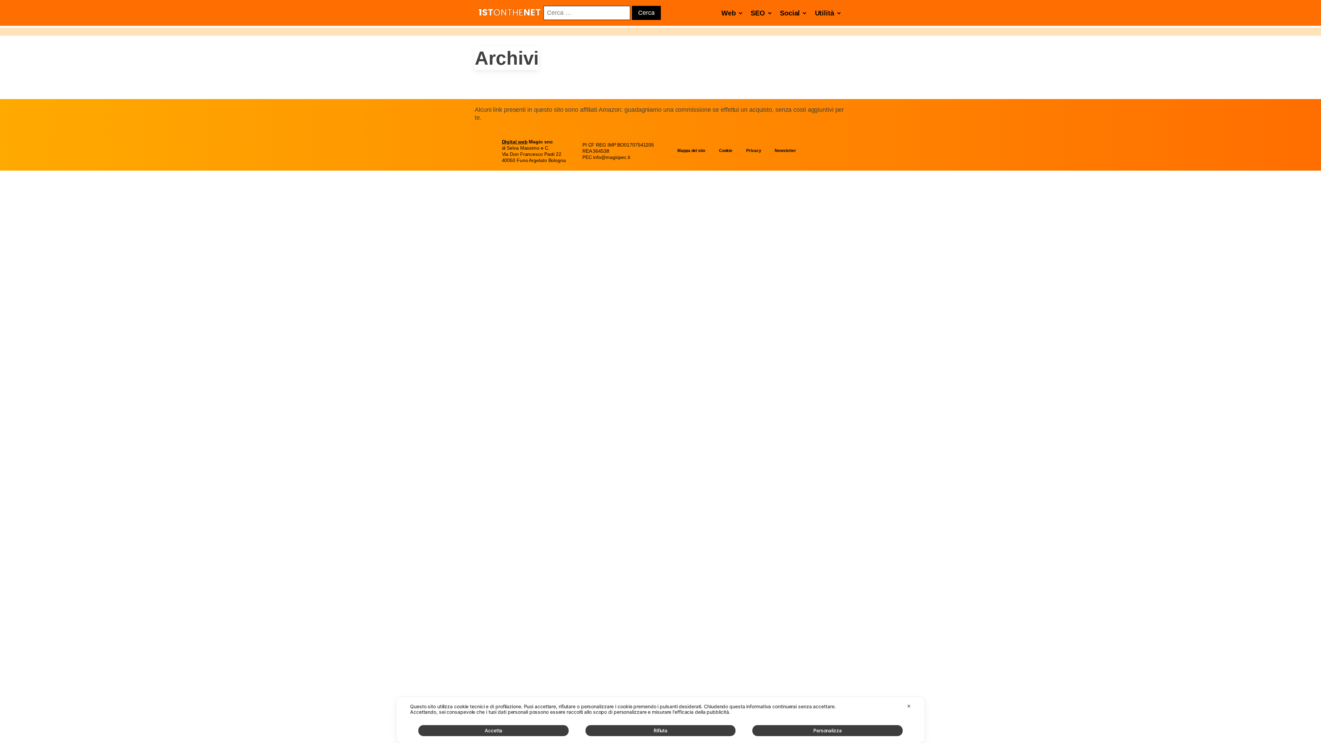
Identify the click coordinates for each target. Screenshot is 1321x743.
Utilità (824, 13)
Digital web (515, 141)
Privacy (753, 150)
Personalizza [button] (827, 730)
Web (728, 13)
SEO (758, 13)
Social (790, 13)
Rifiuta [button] (660, 730)
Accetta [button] (493, 730)
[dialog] (660, 720)
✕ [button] (909, 706)
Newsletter (785, 150)
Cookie (725, 150)
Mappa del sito (691, 150)
